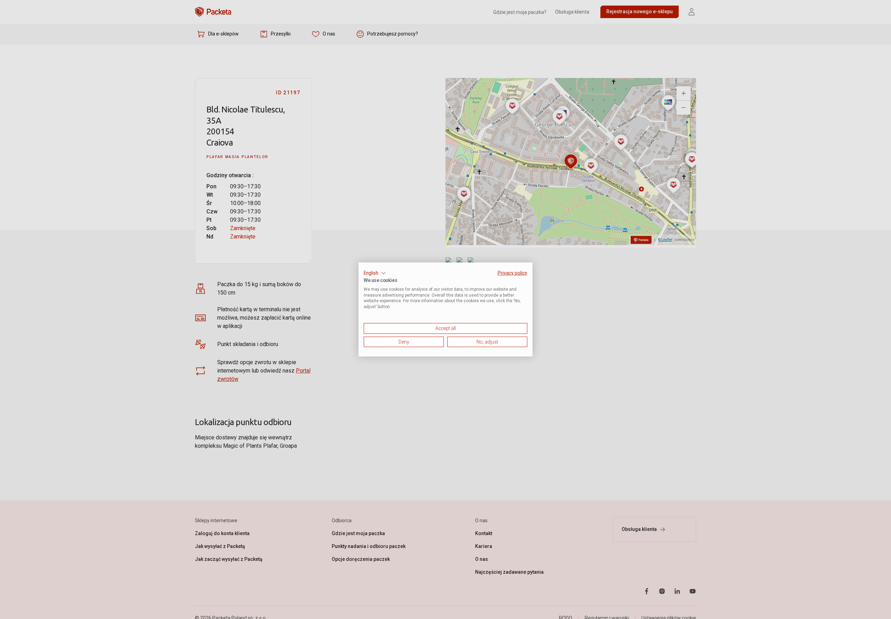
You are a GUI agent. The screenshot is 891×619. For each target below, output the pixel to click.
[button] (375, 273)
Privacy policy (512, 273)
